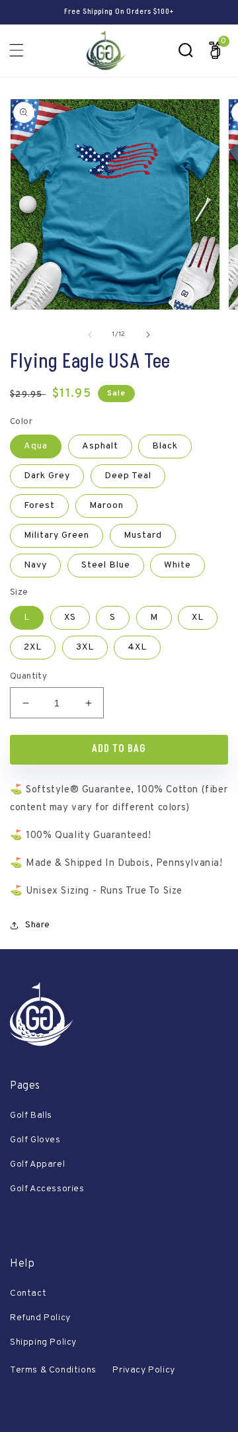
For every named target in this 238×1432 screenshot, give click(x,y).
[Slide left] (89, 334)
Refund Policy (40, 1318)
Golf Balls (31, 1115)
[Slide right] (148, 334)
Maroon (106, 505)
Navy (35, 565)
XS (70, 617)
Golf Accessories (47, 1189)
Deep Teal (127, 476)
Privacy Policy (143, 1370)
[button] (16, 50)
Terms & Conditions (53, 1370)
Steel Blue (105, 565)
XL (198, 617)
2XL (33, 647)
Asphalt (100, 446)
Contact (28, 1293)
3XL (85, 647)
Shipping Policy (43, 1342)
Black (165, 446)
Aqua (36, 446)
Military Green (56, 535)
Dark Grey (47, 476)
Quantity (28, 676)
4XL (137, 647)
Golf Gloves (35, 1140)
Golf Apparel (37, 1164)
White (177, 565)
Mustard (143, 535)
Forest (39, 505)
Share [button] (37, 925)
